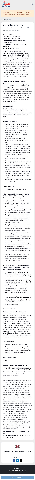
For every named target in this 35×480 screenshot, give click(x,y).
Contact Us (21, 468)
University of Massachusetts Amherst (13, 28)
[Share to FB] (14, 460)
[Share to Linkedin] (17, 460)
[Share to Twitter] (21, 460)
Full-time (28, 28)
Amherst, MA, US (8, 30)
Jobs (15, 468)
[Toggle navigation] (32, 4)
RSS (11, 468)
